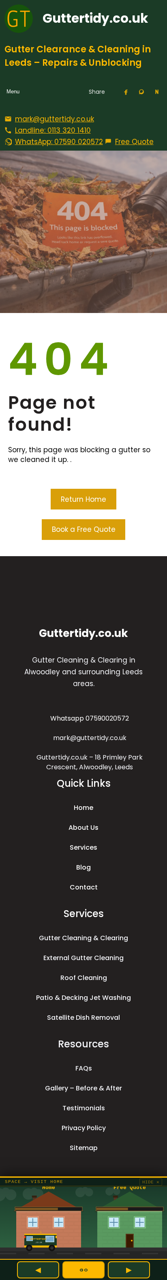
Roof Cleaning (83, 977)
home (83, 807)
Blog (83, 867)
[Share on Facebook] (126, 91)
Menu (12, 91)
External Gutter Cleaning (83, 958)
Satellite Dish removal (83, 1017)
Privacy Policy (84, 1128)
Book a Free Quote (84, 529)
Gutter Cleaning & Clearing (83, 938)
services (83, 847)
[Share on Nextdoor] (157, 91)
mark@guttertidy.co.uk (89, 738)
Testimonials (83, 1108)
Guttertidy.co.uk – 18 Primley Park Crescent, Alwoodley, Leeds (89, 762)
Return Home (83, 499)
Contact (84, 887)
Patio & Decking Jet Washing (83, 997)
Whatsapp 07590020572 (89, 718)
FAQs (83, 1068)
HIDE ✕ (150, 1182)
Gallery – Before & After (83, 1088)
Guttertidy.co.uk (95, 18)
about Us (83, 827)
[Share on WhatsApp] (141, 91)
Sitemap (84, 1148)
